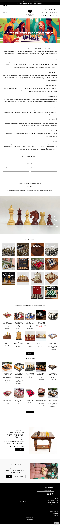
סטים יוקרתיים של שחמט (53, 500)
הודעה (5, 173)
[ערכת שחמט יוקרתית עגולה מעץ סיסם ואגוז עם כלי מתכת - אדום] (42, 405)
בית (55, 10)
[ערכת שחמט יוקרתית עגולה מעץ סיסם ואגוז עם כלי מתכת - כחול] (41, 405)
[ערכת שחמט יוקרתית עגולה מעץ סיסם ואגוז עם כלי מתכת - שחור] (39, 405)
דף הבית (33, 28)
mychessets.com (22, 501)
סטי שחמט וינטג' (55, 504)
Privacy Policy (36, 190)
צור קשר (45, 13)
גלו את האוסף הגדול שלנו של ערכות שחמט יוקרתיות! (45, 153)
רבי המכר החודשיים (54, 511)
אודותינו (53, 13)
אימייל (5, 167)
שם (31, 167)
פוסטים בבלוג (28, 28)
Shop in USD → (37, 1)
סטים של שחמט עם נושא (53, 502)
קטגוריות (48, 10)
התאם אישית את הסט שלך (53, 507)
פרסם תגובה (30, 186)
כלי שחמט (56, 515)
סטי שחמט (56, 498)
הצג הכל (30, 353)
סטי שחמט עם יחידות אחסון (52, 509)
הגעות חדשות (55, 513)
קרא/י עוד (19, 449)
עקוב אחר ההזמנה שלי (48, 15)
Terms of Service (46, 190)
